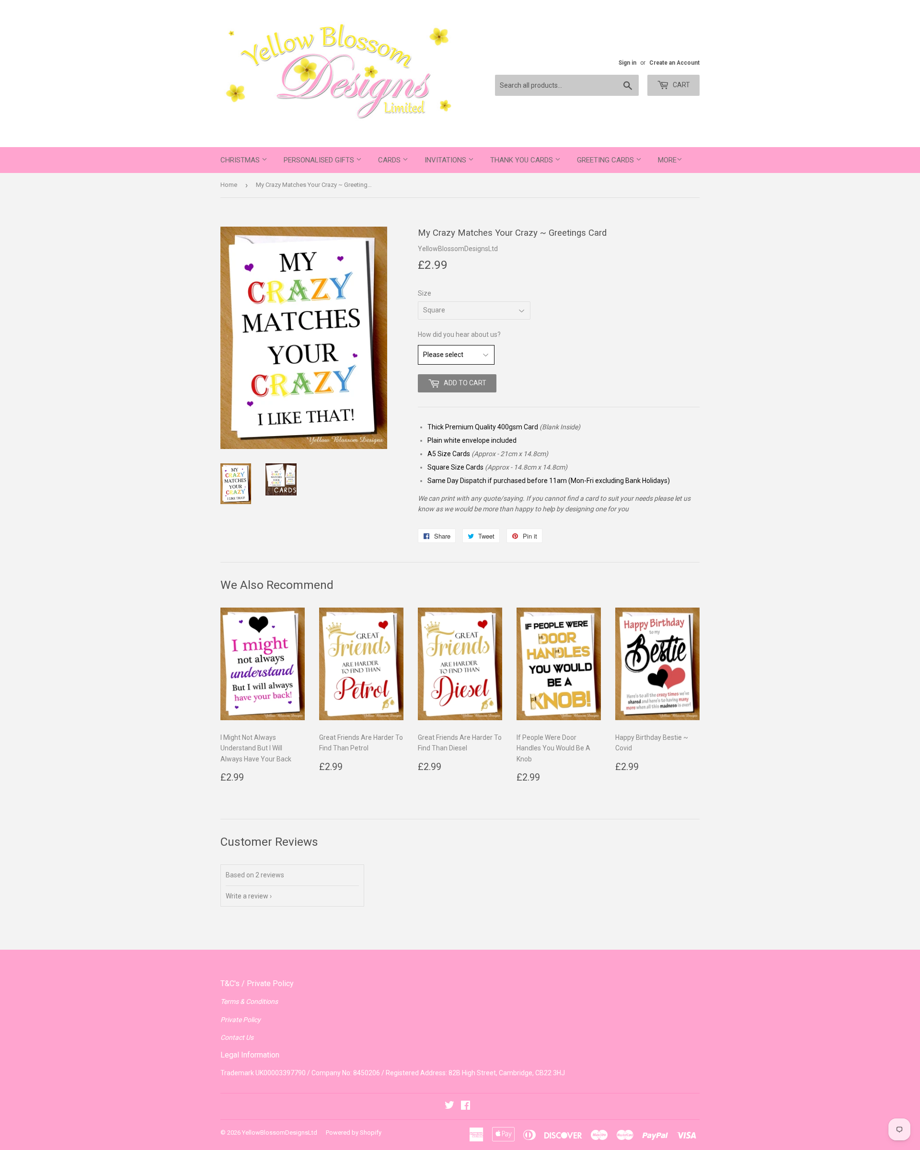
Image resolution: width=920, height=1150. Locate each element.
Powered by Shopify (353, 1132)
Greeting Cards (606, 160)
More (667, 160)
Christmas (241, 160)
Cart (680, 85)
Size (424, 293)
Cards (390, 160)
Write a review (247, 896)
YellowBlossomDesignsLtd (279, 1132)
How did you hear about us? (459, 334)
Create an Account (674, 62)
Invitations (446, 160)
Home (228, 184)
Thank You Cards (522, 160)
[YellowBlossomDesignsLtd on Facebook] (465, 1106)
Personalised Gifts (320, 160)
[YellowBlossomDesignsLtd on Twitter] (449, 1106)
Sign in (627, 62)
